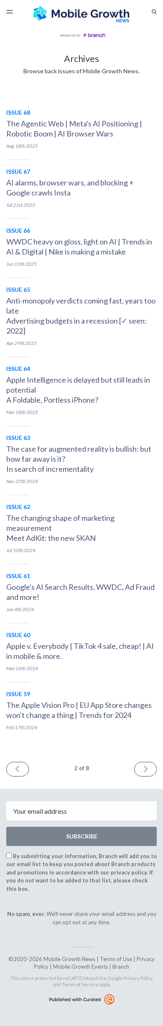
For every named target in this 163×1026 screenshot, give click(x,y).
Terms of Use (116, 959)
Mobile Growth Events (80, 966)
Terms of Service (80, 984)
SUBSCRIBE (81, 836)
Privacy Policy (138, 978)
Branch (120, 966)
